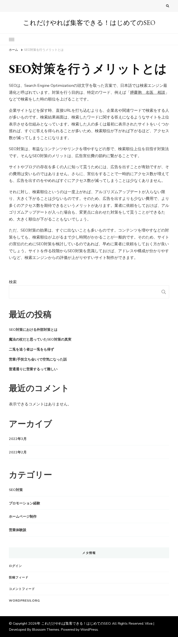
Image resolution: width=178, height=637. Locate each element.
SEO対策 (16, 489)
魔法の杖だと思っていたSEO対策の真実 (40, 339)
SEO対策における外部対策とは (33, 329)
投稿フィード (18, 577)
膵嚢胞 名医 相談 (147, 92)
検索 (13, 282)
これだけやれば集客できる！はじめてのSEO (89, 22)
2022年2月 (18, 452)
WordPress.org (24, 601)
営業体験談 (17, 530)
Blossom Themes (45, 629)
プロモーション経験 (24, 503)
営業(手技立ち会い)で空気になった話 (38, 359)
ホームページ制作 (23, 516)
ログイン (15, 566)
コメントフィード (22, 589)
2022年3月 (18, 438)
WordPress (89, 629)
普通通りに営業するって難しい (33, 369)
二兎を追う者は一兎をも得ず (31, 349)
